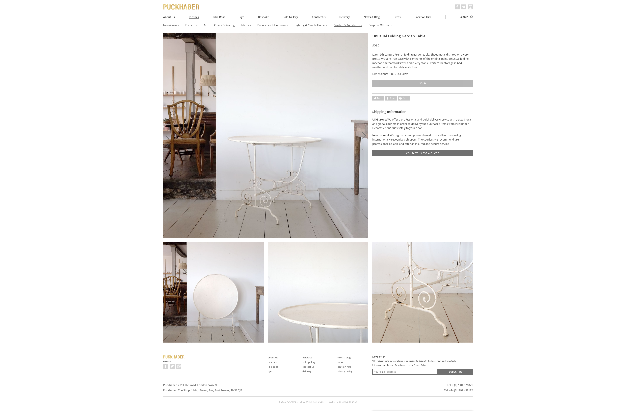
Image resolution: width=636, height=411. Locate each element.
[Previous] (167, 136)
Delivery (344, 17)
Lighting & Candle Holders (311, 25)
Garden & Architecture (348, 25)
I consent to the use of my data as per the (400, 365)
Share (392, 98)
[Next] (364, 136)
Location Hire (423, 17)
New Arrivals (171, 25)
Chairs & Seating (224, 25)
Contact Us (319, 17)
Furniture (191, 25)
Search (464, 17)
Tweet (380, 98)
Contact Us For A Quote (422, 153)
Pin (403, 98)
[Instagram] (470, 6)
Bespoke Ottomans (381, 25)
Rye (241, 17)
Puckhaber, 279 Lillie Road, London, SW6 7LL (191, 385)
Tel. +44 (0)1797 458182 (458, 390)
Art (206, 25)
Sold (422, 83)
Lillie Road (219, 17)
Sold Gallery (290, 17)
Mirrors (246, 25)
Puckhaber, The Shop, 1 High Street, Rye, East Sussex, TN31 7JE (202, 390)
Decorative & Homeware (272, 25)
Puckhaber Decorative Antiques (181, 7)
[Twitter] (463, 6)
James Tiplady (349, 401)
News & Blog (372, 17)
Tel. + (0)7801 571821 (460, 385)
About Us (169, 17)
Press (397, 17)
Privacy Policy (344, 371)
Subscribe (455, 371)
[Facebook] (457, 6)
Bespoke (263, 17)
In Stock (194, 17)
